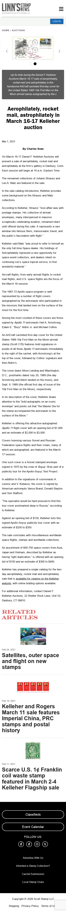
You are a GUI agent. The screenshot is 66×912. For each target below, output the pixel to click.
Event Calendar (33, 827)
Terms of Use (49, 906)
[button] (7, 51)
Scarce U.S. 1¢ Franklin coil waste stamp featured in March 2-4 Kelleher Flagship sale (32, 779)
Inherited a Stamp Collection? (33, 866)
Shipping (14, 906)
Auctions (18, 30)
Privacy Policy (30, 906)
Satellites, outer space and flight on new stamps (30, 661)
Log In (57, 21)
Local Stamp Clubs (33, 882)
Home (5, 30)
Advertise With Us (33, 858)
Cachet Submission (33, 874)
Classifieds (33, 814)
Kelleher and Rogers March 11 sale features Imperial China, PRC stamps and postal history (31, 718)
